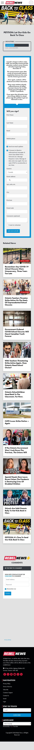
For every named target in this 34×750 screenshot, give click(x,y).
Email (8, 131)
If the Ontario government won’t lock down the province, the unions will (16, 450)
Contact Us (6, 695)
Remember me (11, 589)
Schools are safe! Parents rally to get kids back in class (16, 510)
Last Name (10, 123)
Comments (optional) (13, 216)
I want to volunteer (15, 225)
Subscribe (5, 689)
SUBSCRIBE (8, 576)
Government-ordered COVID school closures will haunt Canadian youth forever (17, 332)
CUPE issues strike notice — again (17, 422)
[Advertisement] (17, 621)
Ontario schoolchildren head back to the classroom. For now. (15, 394)
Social (4, 698)
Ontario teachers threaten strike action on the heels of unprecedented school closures (16, 301)
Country (9, 168)
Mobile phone (11, 138)
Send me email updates (16, 146)
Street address (11, 176)
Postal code (10, 208)
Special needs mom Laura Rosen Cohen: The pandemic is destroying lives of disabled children (17, 480)
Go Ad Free (8, 639)
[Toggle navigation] (2, 3)
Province (9, 200)
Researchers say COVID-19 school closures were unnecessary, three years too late (16, 270)
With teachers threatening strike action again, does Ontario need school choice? (16, 364)
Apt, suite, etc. (11, 184)
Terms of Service (7, 687)
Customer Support (8, 692)
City (8, 192)
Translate (15, 726)
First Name (10, 115)
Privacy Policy (6, 684)
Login (4, 701)
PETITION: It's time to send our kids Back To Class (16, 538)
